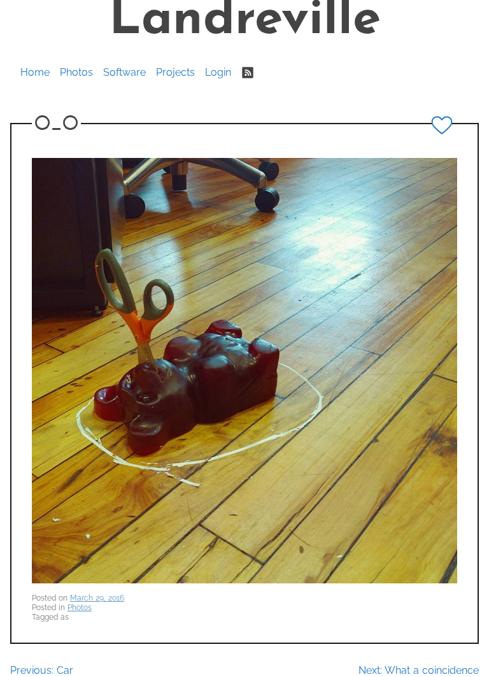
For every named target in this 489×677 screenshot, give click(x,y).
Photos (76, 72)
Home (35, 72)
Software (124, 72)
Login (218, 72)
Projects (175, 72)
